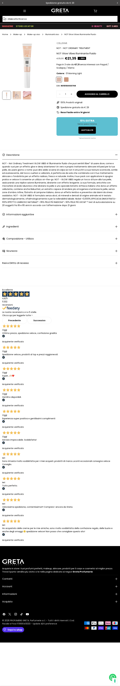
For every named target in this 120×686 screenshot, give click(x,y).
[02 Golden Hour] (66, 79)
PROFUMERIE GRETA (19, 620)
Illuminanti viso (52, 34)
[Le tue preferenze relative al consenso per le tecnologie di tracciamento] (115, 681)
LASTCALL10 (87, 130)
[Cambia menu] (25, 11)
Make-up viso (33, 34)
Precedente (14, 320)
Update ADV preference (45, 623)
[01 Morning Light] (58, 79)
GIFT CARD (112, 26)
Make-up (17, 34)
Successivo (39, 320)
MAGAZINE (7, 26)
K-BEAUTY (97, 26)
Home (5, 34)
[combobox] (60, 18)
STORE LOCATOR (25, 26)
